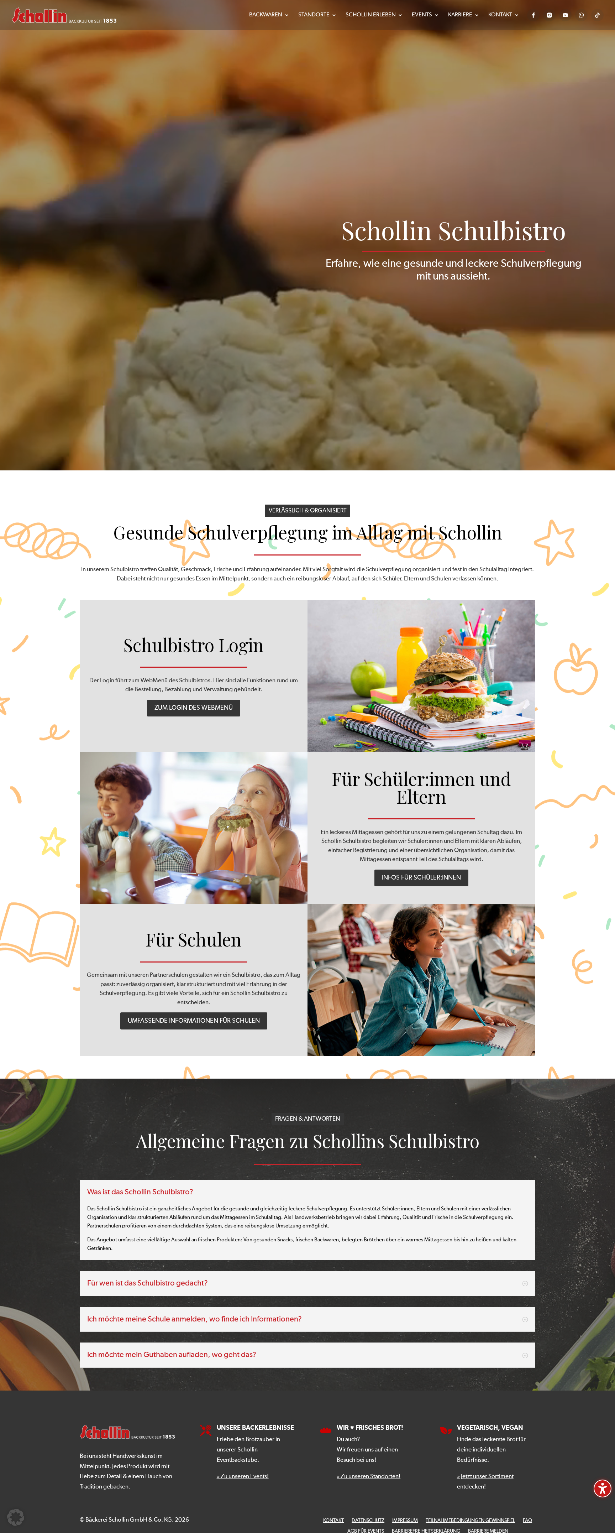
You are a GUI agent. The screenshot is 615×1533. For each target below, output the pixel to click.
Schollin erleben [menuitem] (371, 15)
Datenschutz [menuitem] (368, 1520)
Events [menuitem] (422, 15)
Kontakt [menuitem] (500, 15)
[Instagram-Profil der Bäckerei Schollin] (549, 15)
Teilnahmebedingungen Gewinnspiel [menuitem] (470, 1520)
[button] (15, 1517)
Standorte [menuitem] (314, 15)
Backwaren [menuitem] (265, 15)
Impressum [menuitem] (405, 1520)
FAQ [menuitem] (527, 1520)
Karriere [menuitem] (460, 15)
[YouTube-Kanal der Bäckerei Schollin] (565, 15)
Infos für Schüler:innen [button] (421, 878)
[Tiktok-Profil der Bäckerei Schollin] (597, 15)
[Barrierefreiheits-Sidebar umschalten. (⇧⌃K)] (602, 1488)
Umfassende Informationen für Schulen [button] (194, 1021)
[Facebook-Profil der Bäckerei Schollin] (533, 15)
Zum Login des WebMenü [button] (193, 708)
